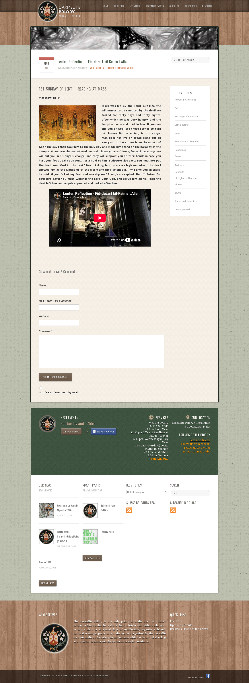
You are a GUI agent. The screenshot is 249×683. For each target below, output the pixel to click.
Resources (180, 149)
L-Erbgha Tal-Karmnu (186, 178)
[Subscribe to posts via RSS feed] (129, 512)
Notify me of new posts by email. (59, 392)
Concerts (179, 172)
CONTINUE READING (71, 431)
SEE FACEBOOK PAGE (105, 431)
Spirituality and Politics (108, 507)
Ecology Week (107, 532)
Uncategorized (182, 209)
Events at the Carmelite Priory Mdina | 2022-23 (68, 536)
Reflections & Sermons (114, 68)
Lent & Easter (95, 68)
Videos (130, 68)
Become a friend (200, 440)
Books (178, 156)
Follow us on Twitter (197, 447)
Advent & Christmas (185, 99)
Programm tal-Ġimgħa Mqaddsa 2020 (67, 507)
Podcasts (180, 165)
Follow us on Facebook (195, 443)
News (177, 133)
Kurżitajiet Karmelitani (186, 116)
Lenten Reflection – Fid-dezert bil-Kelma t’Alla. (92, 61)
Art (176, 108)
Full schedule (159, 458)
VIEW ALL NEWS (47, 583)
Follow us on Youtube (196, 451)
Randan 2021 (45, 562)
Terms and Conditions (186, 201)
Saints (178, 192)
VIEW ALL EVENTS (92, 557)
